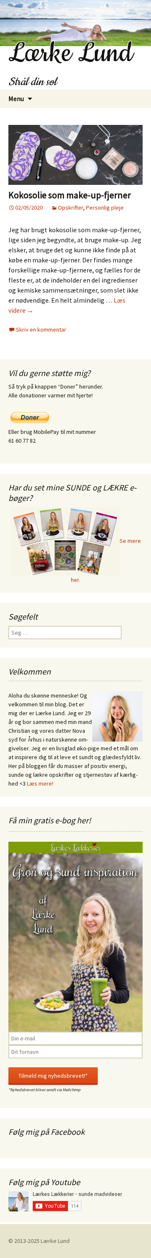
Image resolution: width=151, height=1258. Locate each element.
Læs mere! (40, 783)
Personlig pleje (105, 207)
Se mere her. (106, 560)
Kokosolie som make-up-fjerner (69, 195)
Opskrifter (70, 207)
